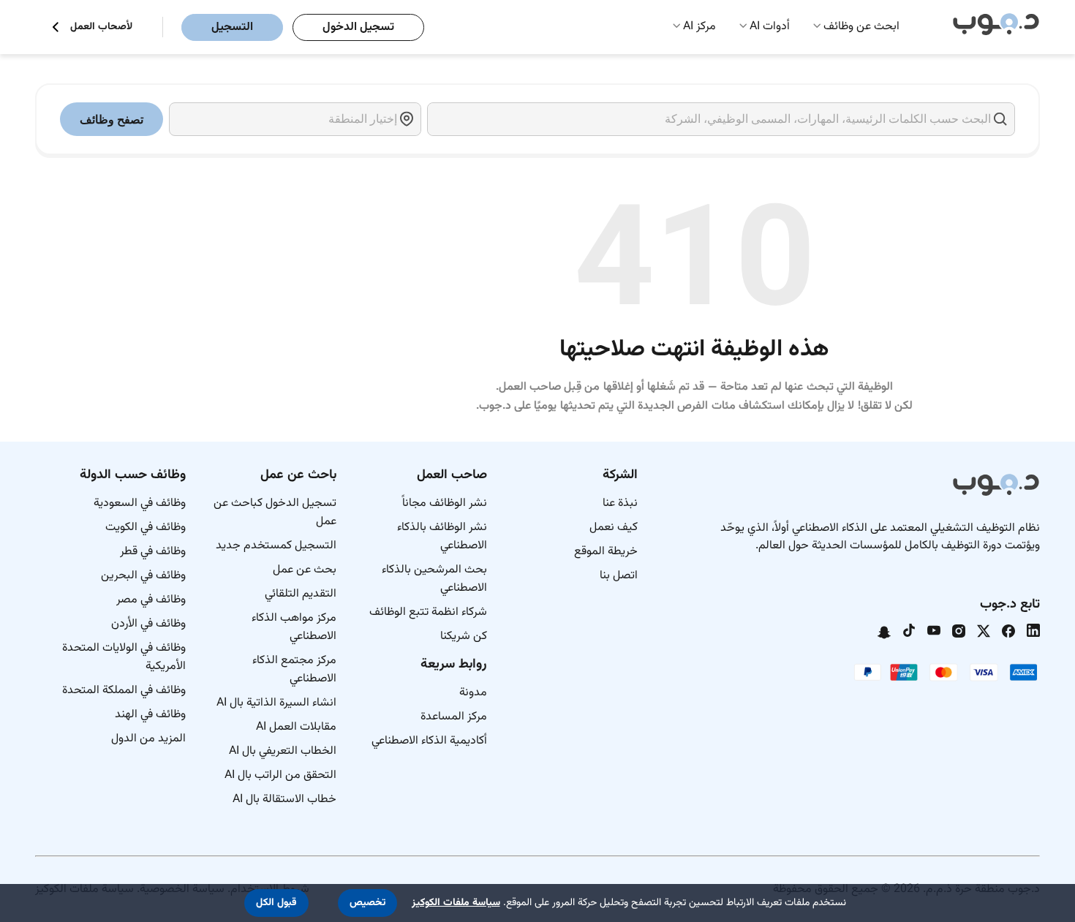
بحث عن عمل (304, 570)
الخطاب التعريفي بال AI (282, 751)
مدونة (473, 693)
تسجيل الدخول (358, 27)
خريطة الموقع (606, 552)
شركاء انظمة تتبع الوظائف (428, 612)
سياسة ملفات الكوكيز (456, 903)
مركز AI (699, 27)
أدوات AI (770, 27)
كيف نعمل (613, 527)
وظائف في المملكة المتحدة (124, 690)
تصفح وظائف (111, 119)
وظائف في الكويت (145, 527)
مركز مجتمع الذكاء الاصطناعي (294, 669)
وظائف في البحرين (143, 576)
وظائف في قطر (153, 552)
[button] (367, 903)
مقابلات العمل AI (296, 727)
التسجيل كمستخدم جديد (276, 546)
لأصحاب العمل (101, 27)
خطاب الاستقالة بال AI (284, 799)
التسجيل (232, 27)
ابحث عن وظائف (861, 27)
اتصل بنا (619, 576)
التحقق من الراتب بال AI (280, 775)
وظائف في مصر (151, 600)
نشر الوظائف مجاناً (444, 503)
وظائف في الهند (150, 715)
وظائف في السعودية (140, 503)
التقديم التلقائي (300, 594)
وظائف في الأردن (148, 624)
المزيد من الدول (148, 739)
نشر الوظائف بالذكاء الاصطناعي (442, 536)
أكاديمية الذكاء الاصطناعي (429, 741)
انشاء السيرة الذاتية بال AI (276, 703)
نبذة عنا (620, 503)
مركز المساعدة (453, 717)
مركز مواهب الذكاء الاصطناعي (294, 627)
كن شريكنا (463, 636)
